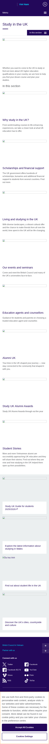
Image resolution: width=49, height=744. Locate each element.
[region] (24, 718)
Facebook (33, 664)
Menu (5, 12)
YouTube (33, 670)
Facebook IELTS (14, 670)
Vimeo (10, 675)
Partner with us (9, 650)
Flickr (32, 675)
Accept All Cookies (24, 727)
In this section (36, 33)
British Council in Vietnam (13, 645)
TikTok (32, 681)
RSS (9, 681)
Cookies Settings (24, 736)
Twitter (10, 664)
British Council (9, 5)
